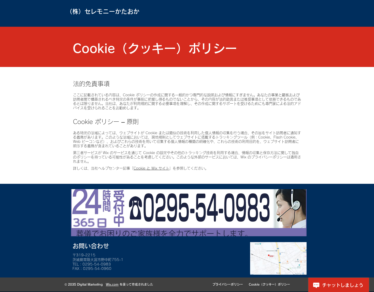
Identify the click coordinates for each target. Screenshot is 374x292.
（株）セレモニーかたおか (102, 11)
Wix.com (112, 284)
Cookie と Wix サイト (151, 168)
